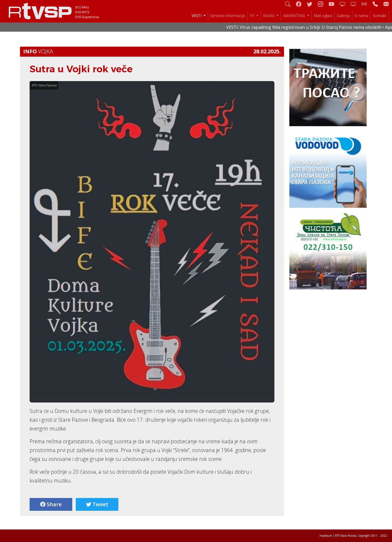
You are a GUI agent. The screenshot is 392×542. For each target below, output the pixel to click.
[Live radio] (366, 3)
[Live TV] (344, 3)
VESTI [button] (197, 15)
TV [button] (252, 15)
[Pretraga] (290, 3)
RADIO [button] (269, 15)
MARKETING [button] (294, 15)
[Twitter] (312, 3)
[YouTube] (333, 3)
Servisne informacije (227, 15)
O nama (361, 15)
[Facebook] (301, 3)
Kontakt (379, 15)
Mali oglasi (323, 15)
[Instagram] (322, 3)
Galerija (343, 15)
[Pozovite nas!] (377, 3)
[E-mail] (386, 3)
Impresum (325, 535)
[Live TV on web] (355, 3)
